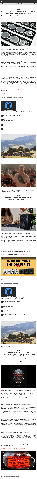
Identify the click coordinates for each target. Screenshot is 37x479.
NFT (11, 476)
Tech (18, 9)
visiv (5, 476)
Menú (35, 3)
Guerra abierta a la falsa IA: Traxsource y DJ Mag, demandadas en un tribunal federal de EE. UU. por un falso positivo (16, 107)
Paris (18, 476)
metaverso (14, 476)
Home (2, 3)
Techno (8, 476)
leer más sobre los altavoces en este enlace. (26, 254)
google (5, 97)
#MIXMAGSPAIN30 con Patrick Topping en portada (11, 115)
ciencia (12, 97)
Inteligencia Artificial (18, 97)
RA (2, 279)
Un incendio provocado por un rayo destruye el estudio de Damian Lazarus (15, 310)
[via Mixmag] (3, 93)
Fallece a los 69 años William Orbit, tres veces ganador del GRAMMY (14, 128)
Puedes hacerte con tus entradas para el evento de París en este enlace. (13, 448)
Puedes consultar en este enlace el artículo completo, (10, 89)
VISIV (2, 390)
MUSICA (9, 97)
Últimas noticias (18, 3)
